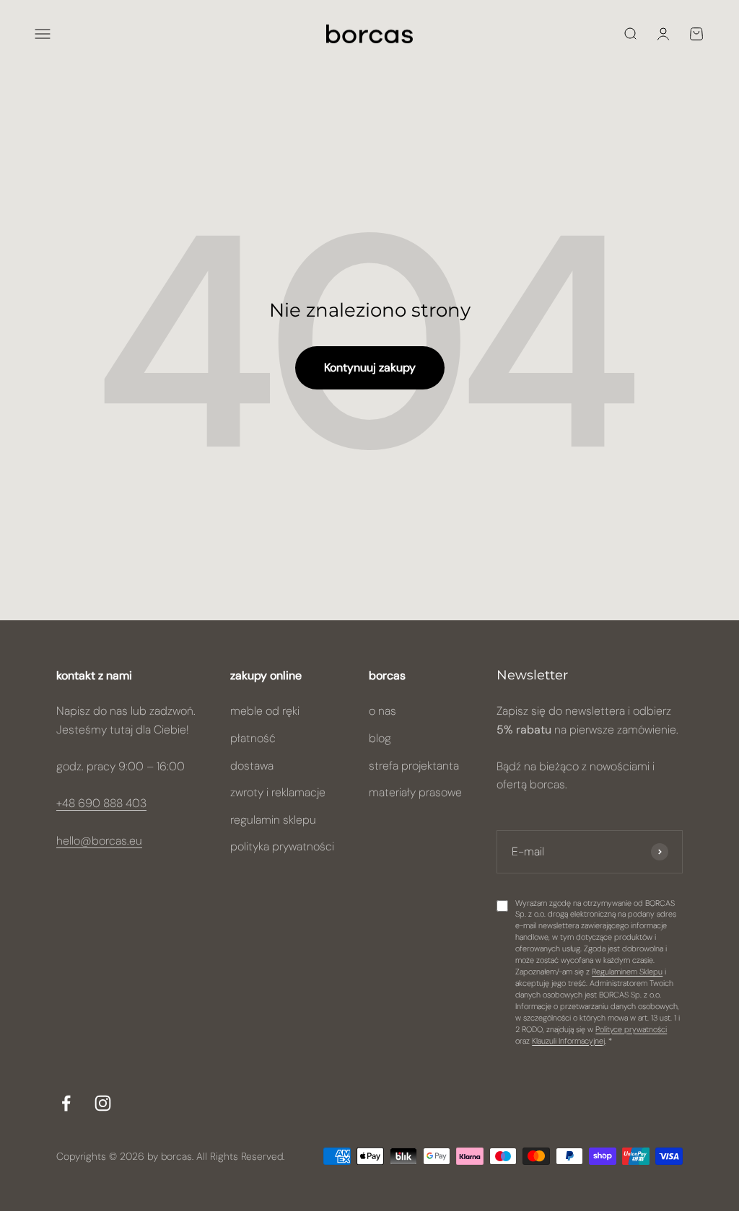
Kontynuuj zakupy (370, 367)
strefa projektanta (414, 765)
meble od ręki (264, 710)
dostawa (252, 765)
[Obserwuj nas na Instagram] (103, 1103)
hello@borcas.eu (99, 840)
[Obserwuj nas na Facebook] (66, 1103)
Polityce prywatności (631, 1029)
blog (380, 738)
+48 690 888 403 (101, 803)
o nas (382, 710)
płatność (253, 738)
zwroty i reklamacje (277, 792)
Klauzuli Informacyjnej (568, 1041)
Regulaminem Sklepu (627, 971)
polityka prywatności (282, 846)
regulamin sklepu (273, 819)
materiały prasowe (415, 792)
